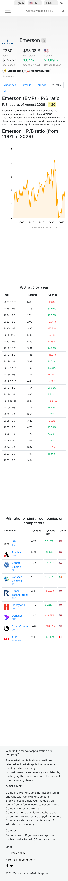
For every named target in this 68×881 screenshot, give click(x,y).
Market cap (10, 84)
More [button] (6, 91)
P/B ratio (56, 84)
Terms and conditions (21, 859)
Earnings (41, 84)
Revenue (26, 84)
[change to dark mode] (61, 3)
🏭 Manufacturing (38, 70)
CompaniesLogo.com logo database (28, 812)
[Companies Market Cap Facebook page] (7, 866)
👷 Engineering (13, 70)
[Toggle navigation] (8, 11)
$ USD (50, 3)
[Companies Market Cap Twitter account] (11, 866)
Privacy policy (16, 853)
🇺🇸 (33, 3)
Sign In (19, 3)
